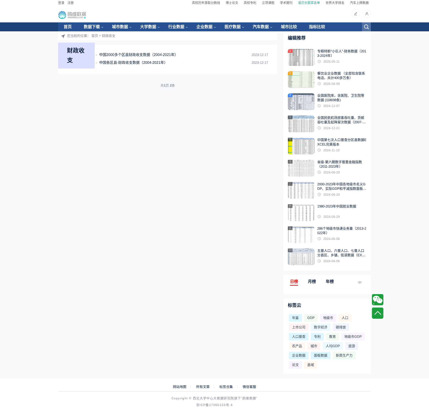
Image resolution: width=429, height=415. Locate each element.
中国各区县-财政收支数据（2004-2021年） (133, 62)
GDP (311, 318)
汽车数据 (261, 27)
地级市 (328, 318)
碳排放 (341, 327)
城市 (314, 346)
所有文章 (203, 386)
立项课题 (268, 2)
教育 (332, 336)
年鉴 (295, 318)
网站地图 (179, 386)
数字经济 (320, 327)
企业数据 (204, 27)
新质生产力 (344, 355)
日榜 (294, 281)
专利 (317, 336)
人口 (345, 318)
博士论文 (232, 2)
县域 (310, 365)
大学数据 (148, 27)
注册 (70, 2)
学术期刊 (286, 2)
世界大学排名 (335, 2)
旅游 (351, 346)
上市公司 (298, 327)
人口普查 (298, 336)
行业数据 (176, 27)
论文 (295, 365)
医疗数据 (233, 27)
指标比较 (317, 27)
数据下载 (92, 27)
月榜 (312, 281)
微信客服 (249, 386)
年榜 (330, 281)
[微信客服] (377, 299)
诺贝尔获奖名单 (309, 2)
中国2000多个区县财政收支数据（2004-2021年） (138, 55)
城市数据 (120, 27)
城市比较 (289, 27)
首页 (68, 27)
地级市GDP (353, 336)
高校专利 (250, 2)
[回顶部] (377, 313)
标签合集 (226, 386)
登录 (61, 2)
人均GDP (333, 346)
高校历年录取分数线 (206, 2)
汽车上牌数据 (359, 2)
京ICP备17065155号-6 (214, 405)
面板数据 (320, 355)
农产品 (297, 346)
